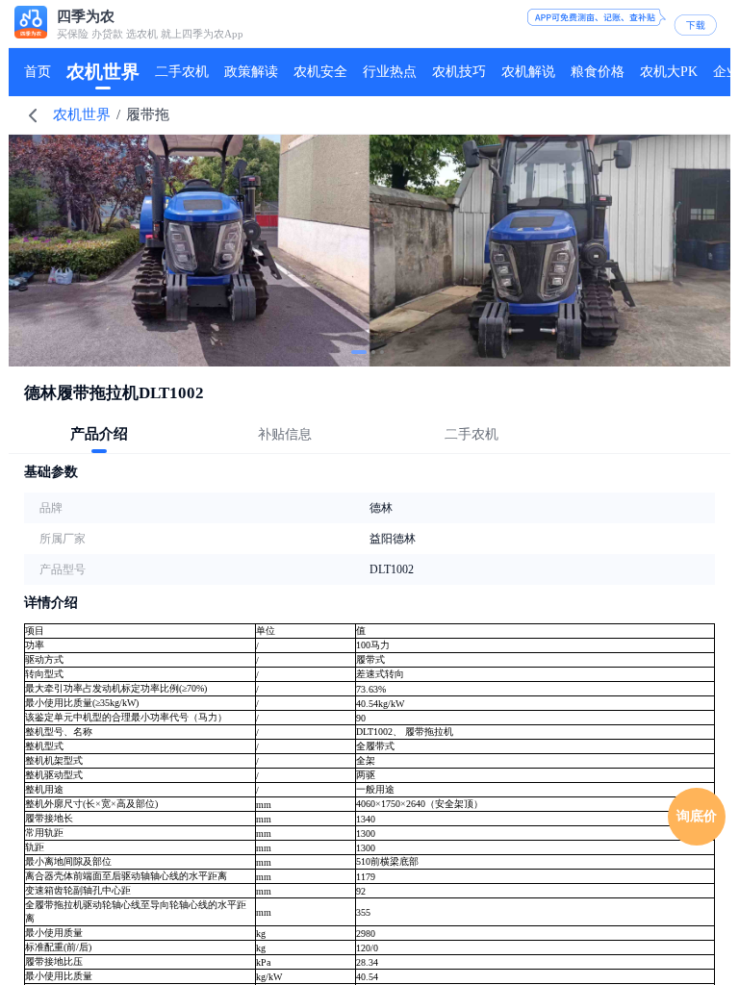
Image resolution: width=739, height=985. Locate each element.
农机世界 (82, 114)
